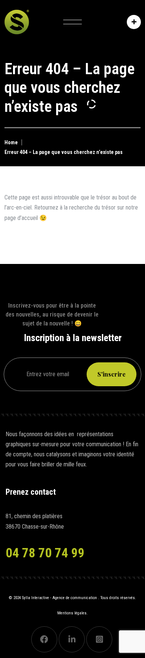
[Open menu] (72, 22)
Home (11, 142)
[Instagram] (99, 639)
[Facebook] (44, 639)
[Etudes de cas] (132, 22)
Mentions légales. (72, 613)
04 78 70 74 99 (45, 553)
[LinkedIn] (72, 639)
